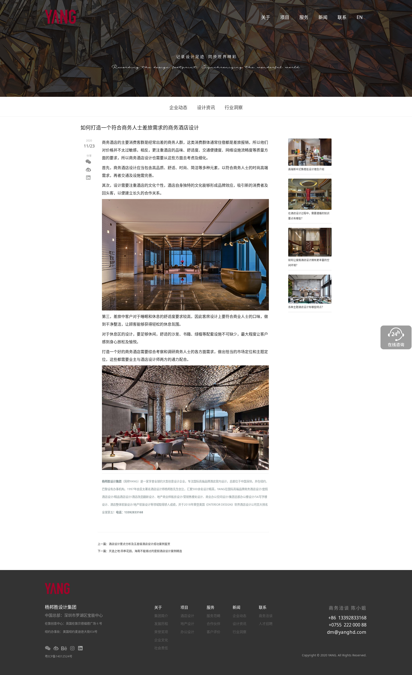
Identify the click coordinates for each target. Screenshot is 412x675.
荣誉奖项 (161, 631)
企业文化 (161, 640)
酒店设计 (187, 615)
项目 (284, 17)
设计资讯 (206, 107)
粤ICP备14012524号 (58, 656)
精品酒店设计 (122, 497)
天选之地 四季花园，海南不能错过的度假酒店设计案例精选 (145, 551)
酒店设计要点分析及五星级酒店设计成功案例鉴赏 (139, 544)
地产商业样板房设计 (169, 497)
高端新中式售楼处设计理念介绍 (306, 169)
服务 (303, 17)
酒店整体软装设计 (121, 504)
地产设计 (187, 623)
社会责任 (161, 648)
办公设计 (187, 631)
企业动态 (178, 107)
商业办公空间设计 (217, 497)
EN (360, 17)
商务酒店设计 (252, 489)
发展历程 (161, 623)
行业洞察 (234, 107)
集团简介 (161, 615)
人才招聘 (266, 623)
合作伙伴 (213, 623)
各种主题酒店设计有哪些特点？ (306, 307)
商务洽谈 (266, 615)
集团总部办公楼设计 (241, 497)
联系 (342, 17)
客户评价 (213, 631)
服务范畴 (213, 615)
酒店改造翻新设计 (143, 497)
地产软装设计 (142, 504)
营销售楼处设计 (193, 497)
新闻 (322, 17)
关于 (265, 17)
